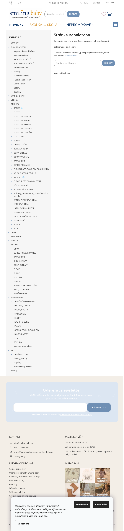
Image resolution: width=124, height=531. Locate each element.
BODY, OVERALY (21, 152)
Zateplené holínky (23, 79)
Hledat (73, 14)
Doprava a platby (16, 480)
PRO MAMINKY (17, 297)
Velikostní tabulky (17, 492)
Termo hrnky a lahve (23, 366)
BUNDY (17, 140)
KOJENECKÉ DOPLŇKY (23, 189)
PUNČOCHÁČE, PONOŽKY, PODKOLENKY (31, 169)
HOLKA (17, 224)
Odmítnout (82, 504)
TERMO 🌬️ (18, 108)
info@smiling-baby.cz (23, 443)
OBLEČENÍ (15, 104)
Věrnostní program (58, 3)
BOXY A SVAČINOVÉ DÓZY (26, 216)
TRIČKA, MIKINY (20, 261)
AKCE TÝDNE (16, 236)
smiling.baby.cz (21, 456)
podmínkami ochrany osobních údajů (75, 414)
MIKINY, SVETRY (21, 309)
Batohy (17, 87)
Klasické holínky (22, 75)
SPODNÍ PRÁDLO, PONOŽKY (27, 330)
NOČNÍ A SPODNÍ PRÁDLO (25, 173)
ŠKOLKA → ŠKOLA (18, 47)
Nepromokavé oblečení (24, 51)
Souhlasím (101, 504)
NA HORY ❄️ (19, 177)
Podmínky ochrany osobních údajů (24, 476)
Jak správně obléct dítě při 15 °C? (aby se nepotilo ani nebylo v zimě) (89, 453)
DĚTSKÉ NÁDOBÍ (21, 185)
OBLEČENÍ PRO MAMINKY (24, 301)
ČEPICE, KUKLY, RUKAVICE (25, 253)
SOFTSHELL (19, 136)
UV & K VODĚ (19, 220)
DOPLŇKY (18, 277)
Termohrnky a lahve (23, 346)
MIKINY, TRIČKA (20, 144)
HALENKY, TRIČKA (22, 305)
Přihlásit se (99, 407)
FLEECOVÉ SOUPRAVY (24, 116)
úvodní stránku (71, 55)
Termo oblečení (21, 55)
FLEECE (17, 112)
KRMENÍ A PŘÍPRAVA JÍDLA (25, 200)
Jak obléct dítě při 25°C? (76, 442)
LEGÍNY (18, 318)
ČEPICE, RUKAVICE (22, 165)
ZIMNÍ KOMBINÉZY (21, 293)
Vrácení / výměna (17, 488)
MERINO (14, 100)
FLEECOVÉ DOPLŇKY (23, 132)
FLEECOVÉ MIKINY (22, 120)
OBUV (13, 232)
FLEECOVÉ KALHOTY (23, 124)
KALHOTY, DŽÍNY (22, 321)
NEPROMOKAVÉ (17, 96)
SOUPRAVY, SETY (21, 157)
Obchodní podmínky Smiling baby (24, 472)
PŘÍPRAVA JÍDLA (22, 204)
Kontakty (13, 484)
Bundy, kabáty (21, 358)
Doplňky (17, 92)
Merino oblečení (21, 67)
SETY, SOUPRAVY (21, 289)
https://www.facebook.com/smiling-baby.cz (33, 452)
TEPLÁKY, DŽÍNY (21, 148)
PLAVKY (17, 269)
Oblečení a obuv (21, 354)
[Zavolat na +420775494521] (13, 2)
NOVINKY (14, 43)
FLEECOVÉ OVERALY (23, 128)
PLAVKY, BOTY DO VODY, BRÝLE (27, 181)
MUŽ (13, 350)
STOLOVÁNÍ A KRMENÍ (24, 208)
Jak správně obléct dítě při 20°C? (80, 447)
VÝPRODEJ (15, 244)
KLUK (16, 228)
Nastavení (23, 523)
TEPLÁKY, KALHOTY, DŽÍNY (25, 285)
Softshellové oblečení (24, 63)
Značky (14, 370)
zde (45, 516)
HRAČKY (14, 240)
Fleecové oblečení (22, 59)
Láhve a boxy (19, 83)
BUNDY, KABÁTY (21, 334)
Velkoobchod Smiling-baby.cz (22, 495)
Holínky (17, 71)
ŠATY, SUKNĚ (19, 161)
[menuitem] (16, 25)
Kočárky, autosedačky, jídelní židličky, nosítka (31, 195)
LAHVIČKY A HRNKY (23, 212)
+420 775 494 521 (21, 447)
